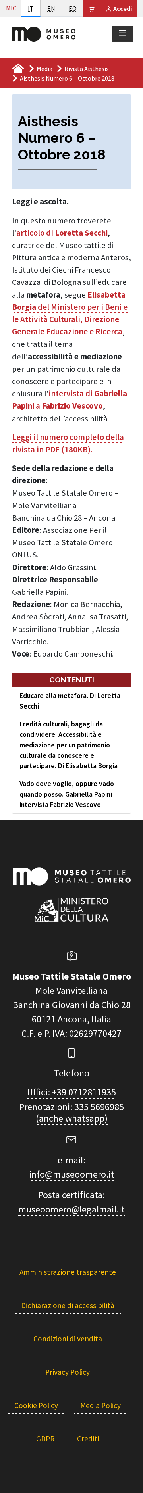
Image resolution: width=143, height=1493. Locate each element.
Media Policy (100, 1405)
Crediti (88, 1438)
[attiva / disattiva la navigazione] (122, 33)
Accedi (122, 8)
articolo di (62, 233)
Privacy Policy (67, 1372)
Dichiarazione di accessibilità (67, 1305)
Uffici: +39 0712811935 (71, 1092)
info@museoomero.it (71, 1174)
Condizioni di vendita (67, 1338)
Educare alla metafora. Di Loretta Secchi (69, 700)
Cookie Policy (36, 1405)
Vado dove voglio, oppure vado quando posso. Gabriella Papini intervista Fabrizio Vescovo (66, 794)
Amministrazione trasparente (67, 1272)
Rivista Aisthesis (86, 69)
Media (44, 69)
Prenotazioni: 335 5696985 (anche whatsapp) (71, 1112)
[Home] (43, 33)
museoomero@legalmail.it (71, 1209)
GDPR (45, 1438)
